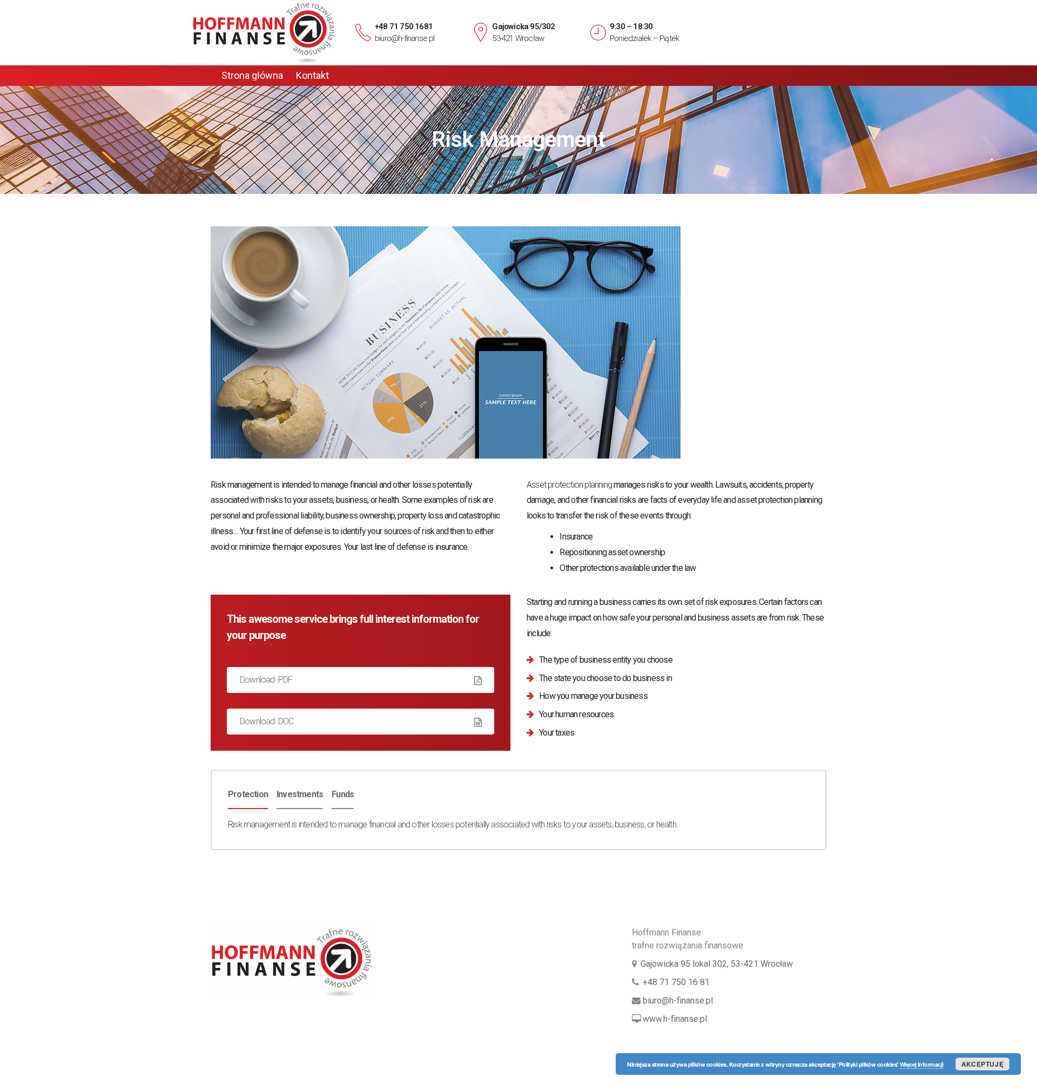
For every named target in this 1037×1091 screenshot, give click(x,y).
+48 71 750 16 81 (676, 982)
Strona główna (252, 75)
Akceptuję (982, 1064)
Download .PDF (266, 680)
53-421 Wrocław (518, 38)
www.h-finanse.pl (675, 1019)
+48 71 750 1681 (404, 26)
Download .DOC (267, 721)
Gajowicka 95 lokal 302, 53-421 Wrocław (717, 964)
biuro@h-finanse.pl (405, 38)
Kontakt (312, 75)
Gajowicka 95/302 (523, 26)
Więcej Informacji (922, 1064)
